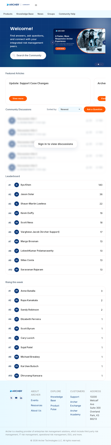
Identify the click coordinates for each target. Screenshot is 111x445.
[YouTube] (16, 397)
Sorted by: (52, 109)
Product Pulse (55, 407)
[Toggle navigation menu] (36, 5)
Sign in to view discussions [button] (55, 143)
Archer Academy (75, 412)
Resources (36, 405)
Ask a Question (94, 109)
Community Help (67, 14)
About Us (36, 410)
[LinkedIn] (21, 397)
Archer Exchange (75, 403)
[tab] (96, 64)
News (40, 14)
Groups (51, 14)
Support (74, 396)
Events (34, 400)
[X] (11, 397)
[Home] (18, 4)
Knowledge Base (25, 14)
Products (7, 14)
